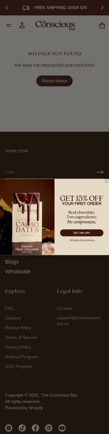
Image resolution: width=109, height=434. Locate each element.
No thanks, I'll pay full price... (82, 240)
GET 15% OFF (82, 232)
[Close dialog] (106, 181)
